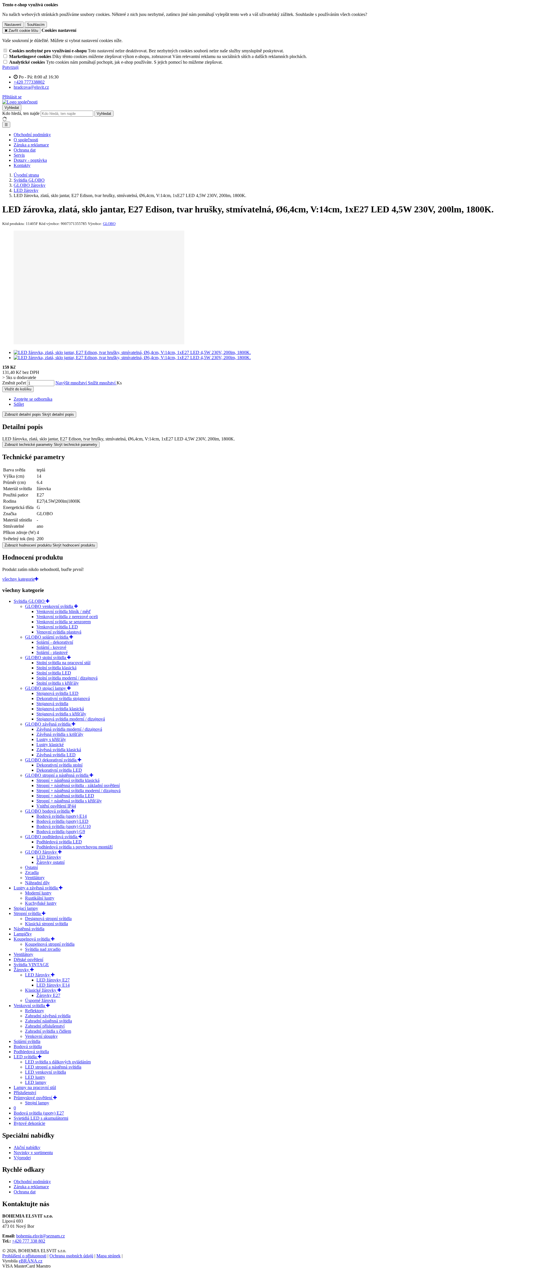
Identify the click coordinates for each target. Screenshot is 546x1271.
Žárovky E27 (48, 995)
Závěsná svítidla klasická (58, 749)
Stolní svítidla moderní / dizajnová (67, 678)
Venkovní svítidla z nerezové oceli (67, 616)
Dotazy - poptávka (30, 160)
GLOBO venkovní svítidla (49, 606)
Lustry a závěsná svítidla (36, 887)
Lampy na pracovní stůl (35, 1087)
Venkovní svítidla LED (57, 626)
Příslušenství (25, 1092)
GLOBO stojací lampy (46, 688)
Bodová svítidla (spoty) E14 (61, 816)
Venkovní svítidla (30, 1005)
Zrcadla (32, 872)
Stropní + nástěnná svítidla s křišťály (69, 800)
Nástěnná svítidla (29, 928)
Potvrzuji (10, 67)
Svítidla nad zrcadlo (43, 949)
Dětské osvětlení (28, 959)
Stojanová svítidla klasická (60, 708)
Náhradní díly (37, 882)
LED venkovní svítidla (45, 1072)
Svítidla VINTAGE (31, 964)
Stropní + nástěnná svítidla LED (65, 795)
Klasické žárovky (41, 990)
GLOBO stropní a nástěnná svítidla (57, 775)
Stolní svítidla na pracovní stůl (63, 662)
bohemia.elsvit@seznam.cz (40, 1235)
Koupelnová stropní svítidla (50, 944)
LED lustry (35, 1077)
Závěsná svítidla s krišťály (59, 734)
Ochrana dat (25, 150)
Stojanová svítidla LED (57, 693)
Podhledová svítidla (31, 1051)
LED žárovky (48, 857)
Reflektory (34, 1010)
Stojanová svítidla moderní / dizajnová (70, 719)
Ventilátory (35, 877)
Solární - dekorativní (54, 642)
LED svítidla (26, 1056)
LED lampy (35, 1082)
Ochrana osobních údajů (71, 1255)
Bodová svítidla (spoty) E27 (39, 1113)
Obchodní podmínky (32, 134)
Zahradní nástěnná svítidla (48, 1021)
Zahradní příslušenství (45, 1026)
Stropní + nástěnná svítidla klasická (68, 780)
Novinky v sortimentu (33, 1152)
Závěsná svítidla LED (56, 754)
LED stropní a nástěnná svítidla (53, 1067)
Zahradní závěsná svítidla (48, 1015)
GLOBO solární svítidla (47, 637)
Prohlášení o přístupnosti (24, 1255)
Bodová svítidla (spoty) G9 (60, 831)
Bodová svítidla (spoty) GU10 (63, 826)
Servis (19, 155)
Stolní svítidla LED (53, 672)
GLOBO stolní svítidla (46, 657)
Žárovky (22, 969)
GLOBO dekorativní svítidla (51, 759)
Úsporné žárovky (40, 1000)
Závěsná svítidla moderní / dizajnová (69, 729)
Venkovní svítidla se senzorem (63, 621)
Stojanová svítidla (52, 703)
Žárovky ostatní (50, 862)
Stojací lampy (26, 908)
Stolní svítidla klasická (56, 667)
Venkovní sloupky (41, 1036)
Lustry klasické (50, 744)
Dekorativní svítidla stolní (59, 765)
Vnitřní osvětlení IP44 (56, 806)
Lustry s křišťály (51, 739)
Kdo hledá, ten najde (21, 113)
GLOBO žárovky (41, 852)
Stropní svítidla (28, 913)
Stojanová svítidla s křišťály (61, 713)
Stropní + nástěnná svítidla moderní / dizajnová (78, 790)
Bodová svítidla (28, 1046)
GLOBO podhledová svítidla (51, 836)
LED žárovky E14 (53, 985)
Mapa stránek (108, 1255)
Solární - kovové (51, 647)
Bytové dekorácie (29, 1123)
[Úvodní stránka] (20, 102)
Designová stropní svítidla (48, 918)
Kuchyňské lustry (41, 903)
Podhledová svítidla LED (59, 841)
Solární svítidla (27, 1041)
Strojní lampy (37, 1102)
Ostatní (31, 867)
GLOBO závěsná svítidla (48, 724)
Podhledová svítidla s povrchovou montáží (74, 846)
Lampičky (23, 933)
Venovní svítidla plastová (58, 632)
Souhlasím (36, 24)
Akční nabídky (27, 1147)
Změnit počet (14, 382)
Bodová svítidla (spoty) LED (62, 821)
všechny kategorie (18, 579)
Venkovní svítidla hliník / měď (63, 611)
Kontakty (22, 165)
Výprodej (22, 1157)
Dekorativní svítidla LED (59, 770)
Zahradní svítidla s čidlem (48, 1031)
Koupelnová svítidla (32, 939)
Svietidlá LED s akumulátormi (41, 1118)
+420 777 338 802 (28, 1241)
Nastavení (13, 24)
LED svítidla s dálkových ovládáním (58, 1061)
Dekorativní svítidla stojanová (63, 698)
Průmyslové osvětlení (33, 1097)
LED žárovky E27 (53, 980)
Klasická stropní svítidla (46, 923)
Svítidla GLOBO (30, 601)
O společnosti (26, 139)
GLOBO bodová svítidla (48, 811)
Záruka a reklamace (31, 144)
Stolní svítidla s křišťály (57, 683)
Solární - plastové (52, 652)
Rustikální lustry (39, 898)
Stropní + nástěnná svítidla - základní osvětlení (78, 785)
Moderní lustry (38, 893)
